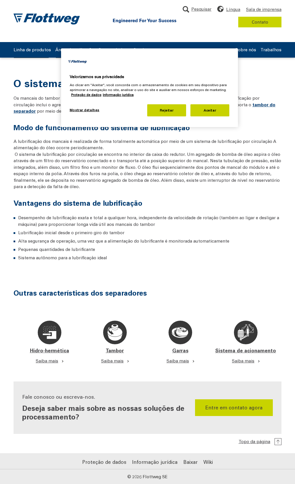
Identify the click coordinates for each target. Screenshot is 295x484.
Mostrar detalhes (84, 110)
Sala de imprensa (263, 9)
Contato (260, 22)
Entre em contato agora (233, 407)
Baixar (190, 462)
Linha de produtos (32, 50)
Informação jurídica (154, 462)
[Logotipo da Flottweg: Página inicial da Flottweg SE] (47, 19)
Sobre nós (245, 50)
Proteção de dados (104, 462)
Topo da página (254, 441)
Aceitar (210, 110)
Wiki (208, 462)
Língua (233, 9)
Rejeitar (167, 110)
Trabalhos (270, 50)
